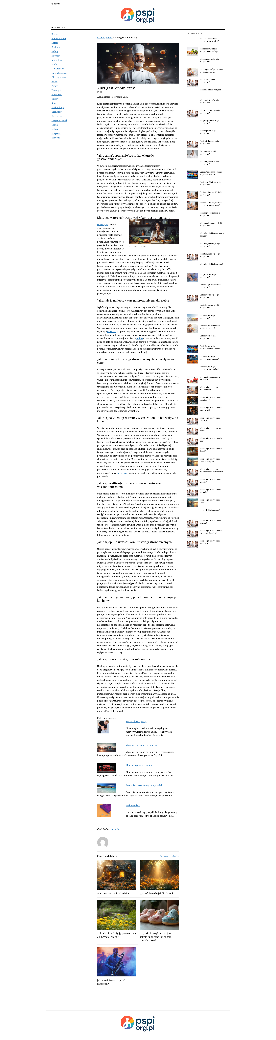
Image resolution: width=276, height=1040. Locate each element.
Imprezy (55, 55)
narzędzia (122, 472)
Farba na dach (133, 805)
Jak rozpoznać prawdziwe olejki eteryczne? (211, 70)
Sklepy (54, 98)
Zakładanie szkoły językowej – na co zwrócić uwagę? (116, 935)
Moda (54, 64)
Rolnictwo (56, 94)
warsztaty (112, 331)
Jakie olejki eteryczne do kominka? (211, 490)
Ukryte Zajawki (59, 120)
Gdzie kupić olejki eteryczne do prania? (209, 357)
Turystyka (56, 116)
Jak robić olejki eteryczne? (211, 89)
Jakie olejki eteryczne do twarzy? (211, 419)
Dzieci (54, 42)
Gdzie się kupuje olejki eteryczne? (209, 142)
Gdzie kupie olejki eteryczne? (207, 316)
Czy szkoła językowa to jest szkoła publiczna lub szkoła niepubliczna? (155, 937)
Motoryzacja (57, 68)
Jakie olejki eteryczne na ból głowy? (210, 398)
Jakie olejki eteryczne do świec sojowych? (211, 460)
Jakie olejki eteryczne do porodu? (211, 521)
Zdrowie (55, 137)
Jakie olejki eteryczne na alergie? (210, 480)
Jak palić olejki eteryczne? (211, 264)
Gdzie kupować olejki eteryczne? (209, 306)
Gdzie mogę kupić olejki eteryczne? (210, 285)
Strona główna (105, 37)
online (139, 338)
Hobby (54, 51)
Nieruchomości (59, 72)
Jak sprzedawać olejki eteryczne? (209, 60)
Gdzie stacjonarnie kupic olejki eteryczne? (211, 173)
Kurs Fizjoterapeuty (136, 721)
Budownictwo (58, 38)
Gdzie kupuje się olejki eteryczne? (209, 296)
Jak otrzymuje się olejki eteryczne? (210, 255)
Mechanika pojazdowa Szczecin (210, 378)
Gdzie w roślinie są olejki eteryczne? (211, 183)
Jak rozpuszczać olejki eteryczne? (210, 214)
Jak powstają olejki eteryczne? (208, 275)
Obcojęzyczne (58, 77)
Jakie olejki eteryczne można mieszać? (209, 388)
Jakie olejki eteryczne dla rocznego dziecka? (211, 531)
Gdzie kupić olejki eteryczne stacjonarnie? (210, 347)
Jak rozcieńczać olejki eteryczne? (209, 101)
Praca (54, 81)
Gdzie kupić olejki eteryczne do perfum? (210, 367)
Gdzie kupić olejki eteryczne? (207, 337)
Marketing (56, 60)
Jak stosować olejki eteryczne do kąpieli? (209, 39)
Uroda (54, 124)
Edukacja (56, 47)
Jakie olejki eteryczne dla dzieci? (211, 449)
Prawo (54, 85)
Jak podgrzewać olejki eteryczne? (210, 121)
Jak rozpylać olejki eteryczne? (208, 132)
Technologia (57, 107)
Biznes (54, 34)
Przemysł (56, 90)
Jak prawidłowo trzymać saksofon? (111, 981)
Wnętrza (55, 133)
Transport (56, 111)
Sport (54, 103)
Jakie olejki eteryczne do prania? (211, 429)
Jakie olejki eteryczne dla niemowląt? (211, 408)
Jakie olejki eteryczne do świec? (211, 501)
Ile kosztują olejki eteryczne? (208, 152)
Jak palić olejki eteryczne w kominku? (212, 234)
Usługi (54, 129)
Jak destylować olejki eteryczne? (209, 162)
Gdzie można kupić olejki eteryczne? (211, 193)
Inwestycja (102, 224)
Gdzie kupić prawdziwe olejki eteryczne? (210, 326)
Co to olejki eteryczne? (210, 510)
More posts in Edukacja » (169, 856)
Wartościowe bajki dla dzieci (113, 893)
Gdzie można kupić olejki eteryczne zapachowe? (211, 203)
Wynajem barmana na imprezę (141, 745)
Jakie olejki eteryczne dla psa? (211, 439)
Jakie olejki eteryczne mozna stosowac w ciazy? (211, 470)
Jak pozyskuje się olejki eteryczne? (210, 111)
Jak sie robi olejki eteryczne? (207, 80)
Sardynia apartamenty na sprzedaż (144, 785)
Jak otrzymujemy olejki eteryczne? (210, 244)
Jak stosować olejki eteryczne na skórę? (209, 50)
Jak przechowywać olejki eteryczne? (211, 224)
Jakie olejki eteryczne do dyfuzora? (211, 542)
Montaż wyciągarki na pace (140, 765)
